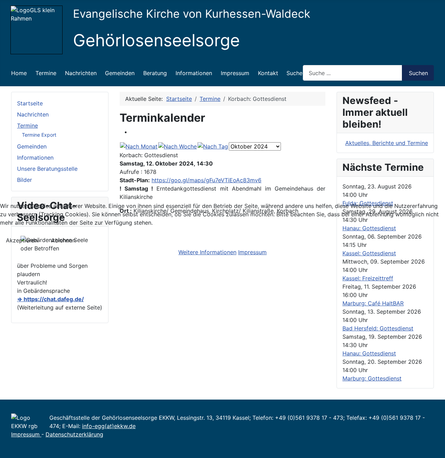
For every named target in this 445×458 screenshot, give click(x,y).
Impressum (252, 252)
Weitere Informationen (207, 252)
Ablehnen (63, 240)
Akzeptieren (22, 240)
